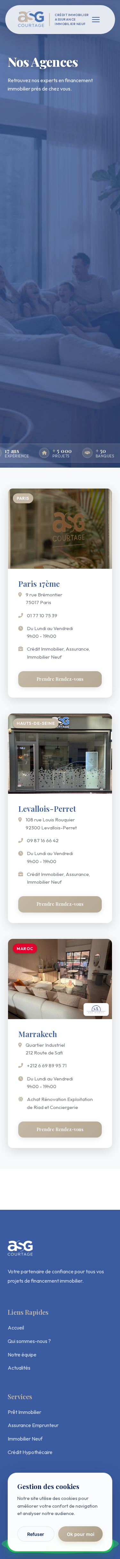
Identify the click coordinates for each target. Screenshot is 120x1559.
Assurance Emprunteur (33, 1425)
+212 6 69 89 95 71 (47, 1065)
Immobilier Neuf (25, 1438)
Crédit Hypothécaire (30, 1452)
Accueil (16, 1327)
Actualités (19, 1367)
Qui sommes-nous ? (29, 1341)
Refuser (35, 1534)
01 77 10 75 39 (42, 615)
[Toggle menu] (95, 19)
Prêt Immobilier (24, 1412)
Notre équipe (22, 1354)
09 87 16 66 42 (43, 840)
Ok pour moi (80, 1534)
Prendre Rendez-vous (60, 679)
